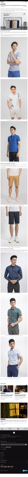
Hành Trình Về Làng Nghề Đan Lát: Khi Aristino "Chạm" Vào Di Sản (20, 395)
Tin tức (1, 458)
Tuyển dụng (2, 456)
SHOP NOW (6, 0)
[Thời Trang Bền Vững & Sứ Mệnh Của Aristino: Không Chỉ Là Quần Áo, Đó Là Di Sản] (14, 410)
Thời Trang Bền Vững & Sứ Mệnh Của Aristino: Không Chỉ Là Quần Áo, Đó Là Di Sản (14, 421)
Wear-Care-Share (2, 457)
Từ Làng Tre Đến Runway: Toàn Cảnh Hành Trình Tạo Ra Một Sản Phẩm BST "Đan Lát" (7, 395)
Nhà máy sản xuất (2, 459)
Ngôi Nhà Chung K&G (3, 455)
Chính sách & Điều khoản (4, 460)
